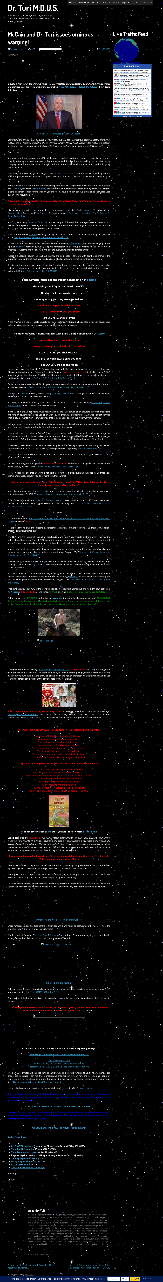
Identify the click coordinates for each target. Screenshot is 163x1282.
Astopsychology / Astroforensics (61, 393)
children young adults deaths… (23, 714)
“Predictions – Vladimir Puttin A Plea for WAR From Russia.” (59, 1054)
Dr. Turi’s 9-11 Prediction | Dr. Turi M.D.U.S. (54, 378)
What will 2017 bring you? (45, 1127)
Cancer (101, 333)
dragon (33, 564)
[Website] (29, 1250)
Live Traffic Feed (132, 66)
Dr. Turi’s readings (17, 1137)
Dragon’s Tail (74, 243)
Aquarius (44, 213)
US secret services (69, 173)
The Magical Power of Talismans (28, 1167)
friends (32, 234)
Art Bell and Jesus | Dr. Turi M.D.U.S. (40, 271)
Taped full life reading (22, 1149)
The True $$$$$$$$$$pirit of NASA (42, 992)
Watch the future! (88, 87)
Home (71, 2)
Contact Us (136, 2)
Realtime (121, 63)
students (24, 393)
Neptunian (44, 491)
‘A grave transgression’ (59, 1060)
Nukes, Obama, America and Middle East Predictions (59, 1063)
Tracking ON (130, 63)
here (48, 831)
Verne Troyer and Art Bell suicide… (136, 90)
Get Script (124, 116)
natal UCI (89, 210)
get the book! (90, 831)
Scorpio (91, 279)
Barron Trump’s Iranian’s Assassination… (127, 72)
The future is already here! (72, 1127)
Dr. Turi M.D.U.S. (33, 7)
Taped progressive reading (25, 1158)
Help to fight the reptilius (59, 982)
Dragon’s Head (15, 213)
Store (105, 2)
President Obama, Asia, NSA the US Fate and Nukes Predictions (59, 1066)
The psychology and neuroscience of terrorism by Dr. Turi (62, 494)
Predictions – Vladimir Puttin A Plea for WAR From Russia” (56, 387)
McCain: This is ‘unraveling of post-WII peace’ (59, 133)
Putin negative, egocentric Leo (53, 669)
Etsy (98, 2)
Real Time (131, 116)
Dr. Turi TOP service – (22, 1146)
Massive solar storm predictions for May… (127, 109)
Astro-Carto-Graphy (21, 1164)
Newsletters (84, 2)
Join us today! (85, 1088)
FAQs (115, 2)
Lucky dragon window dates (25, 1161)
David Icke (16, 188)
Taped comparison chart (23, 1152)
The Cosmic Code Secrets (50, 49)
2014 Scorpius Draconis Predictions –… (131, 99)
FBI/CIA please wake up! (89, 448)
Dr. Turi (33, 49)
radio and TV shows (37, 222)
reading (73, 576)
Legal (124, 2)
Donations (147, 2)
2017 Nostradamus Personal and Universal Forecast (36, 1082)
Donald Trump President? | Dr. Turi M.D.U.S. (58, 466)
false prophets (39, 188)
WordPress (29, 1274)
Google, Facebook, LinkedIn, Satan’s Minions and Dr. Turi (41, 237)
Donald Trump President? (51, 500)
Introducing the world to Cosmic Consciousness (59, 919)
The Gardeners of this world (46, 935)
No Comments (104, 49)
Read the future (68, 87)
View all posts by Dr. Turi (39, 1254)
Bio (93, 2)
